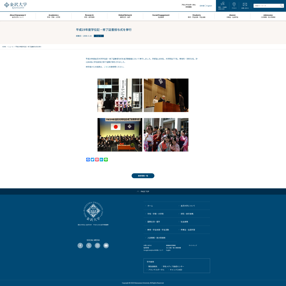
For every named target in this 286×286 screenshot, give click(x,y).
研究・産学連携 (187, 213)
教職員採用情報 (171, 245)
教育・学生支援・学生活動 (158, 229)
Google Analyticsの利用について (153, 250)
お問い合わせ (148, 245)
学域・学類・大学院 (155, 213)
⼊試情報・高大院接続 (156, 237)
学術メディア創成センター (173, 266)
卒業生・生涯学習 (188, 229)
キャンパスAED (176, 269)
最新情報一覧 (143, 176)
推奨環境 (146, 248)
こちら (106, 66)
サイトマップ (193, 245)
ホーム (150, 205)
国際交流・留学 (153, 221)
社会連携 (184, 221)
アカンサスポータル (189, 6)
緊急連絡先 (152, 266)
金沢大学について (188, 205)
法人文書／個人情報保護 (173, 248)
